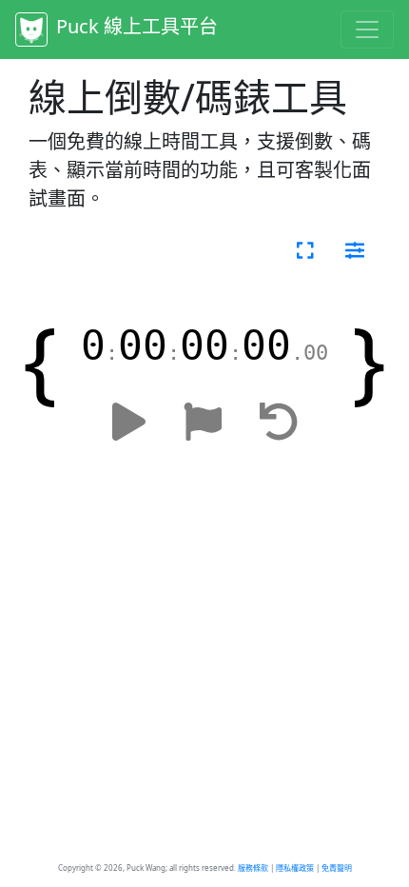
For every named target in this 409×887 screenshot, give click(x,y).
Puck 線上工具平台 (134, 26)
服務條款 (253, 867)
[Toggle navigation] (367, 29)
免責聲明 (336, 867)
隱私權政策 (295, 867)
